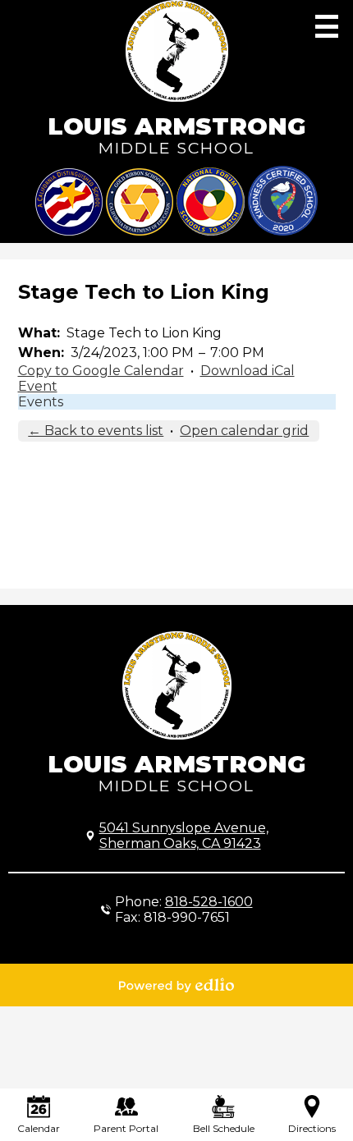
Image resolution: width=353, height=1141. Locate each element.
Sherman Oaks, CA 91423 (183, 835)
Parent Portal (126, 1128)
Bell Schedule (223, 1128)
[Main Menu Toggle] (327, 26)
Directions (312, 1128)
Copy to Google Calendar (101, 370)
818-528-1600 (209, 902)
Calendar (38, 1128)
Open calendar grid (244, 430)
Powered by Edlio (176, 985)
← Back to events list (95, 430)
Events (40, 402)
